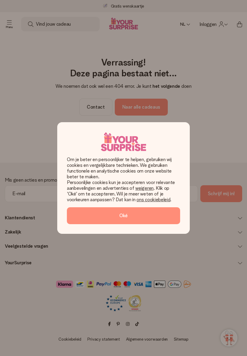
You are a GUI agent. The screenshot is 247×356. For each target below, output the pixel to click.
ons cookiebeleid (153, 199)
